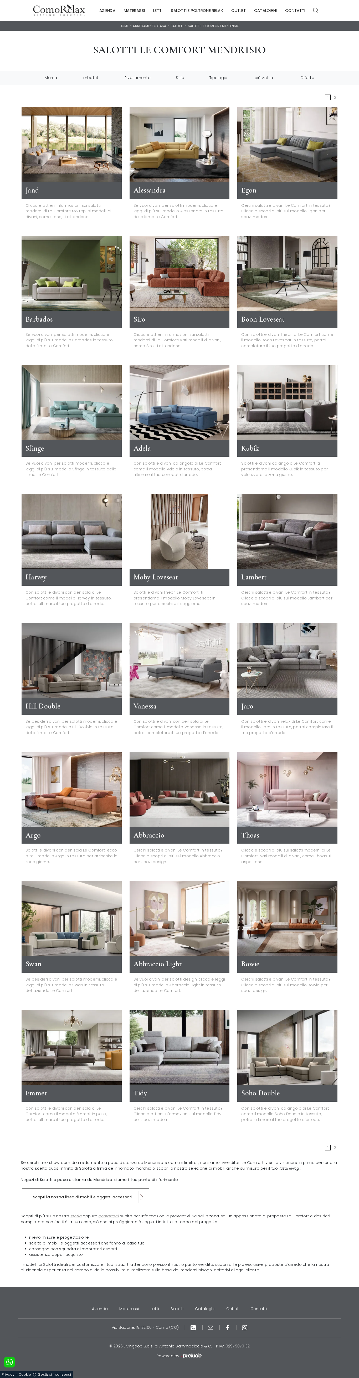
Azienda (107, 10)
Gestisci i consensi (54, 1374)
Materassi (134, 10)
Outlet (238, 10)
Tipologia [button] (218, 77)
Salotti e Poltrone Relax (197, 10)
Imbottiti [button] (91, 77)
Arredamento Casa (149, 26)
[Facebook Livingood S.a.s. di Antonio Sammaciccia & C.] (228, 1327)
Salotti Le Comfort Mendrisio (213, 26)
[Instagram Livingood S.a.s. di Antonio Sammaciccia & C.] (245, 1327)
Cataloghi (265, 10)
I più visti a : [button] (264, 77)
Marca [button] (51, 77)
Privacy (8, 1374)
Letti (157, 10)
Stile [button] (180, 77)
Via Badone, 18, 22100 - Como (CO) (145, 1327)
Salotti (177, 26)
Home (124, 26)
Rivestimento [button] (138, 77)
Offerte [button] (307, 77)
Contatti (295, 10)
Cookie (25, 1374)
